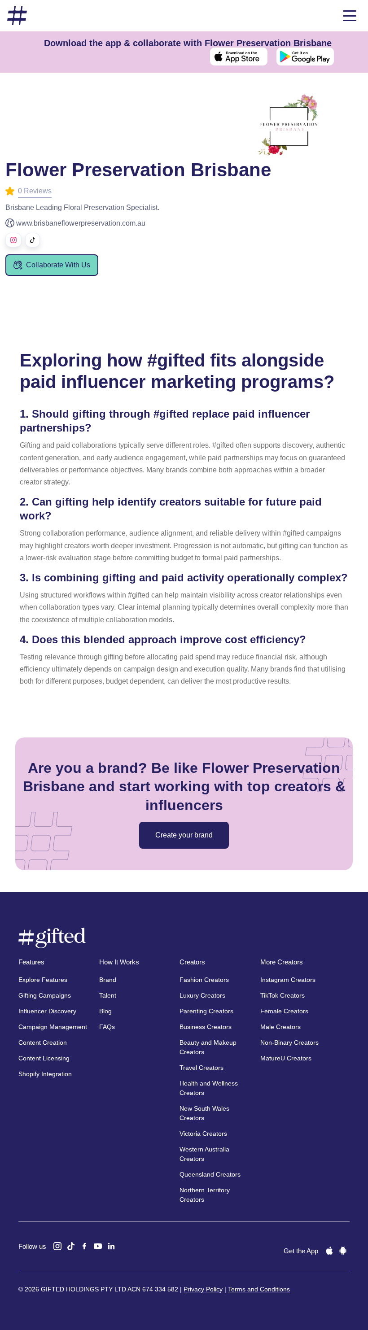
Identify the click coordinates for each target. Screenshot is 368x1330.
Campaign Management (52, 1026)
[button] (349, 16)
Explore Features (42, 979)
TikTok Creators (282, 995)
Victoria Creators (203, 1133)
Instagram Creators (287, 979)
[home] (17, 16)
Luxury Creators (202, 995)
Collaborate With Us (58, 265)
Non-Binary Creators (289, 1042)
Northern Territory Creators (205, 1194)
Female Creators (284, 1011)
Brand (107, 979)
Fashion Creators (204, 979)
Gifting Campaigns (44, 995)
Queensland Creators (210, 1174)
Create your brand (184, 835)
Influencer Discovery (47, 1011)
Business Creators (206, 1026)
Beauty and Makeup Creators (208, 1047)
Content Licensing (44, 1058)
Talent (107, 995)
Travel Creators (201, 1067)
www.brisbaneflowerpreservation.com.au (80, 223)
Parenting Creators (206, 1011)
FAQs (107, 1026)
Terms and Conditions (259, 1289)
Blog (105, 1011)
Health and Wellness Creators (209, 1088)
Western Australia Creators (204, 1154)
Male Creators (280, 1026)
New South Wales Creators (204, 1113)
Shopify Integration (45, 1073)
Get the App (301, 1251)
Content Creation (42, 1042)
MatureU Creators (285, 1058)
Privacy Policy (203, 1289)
